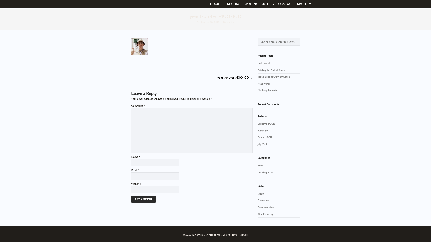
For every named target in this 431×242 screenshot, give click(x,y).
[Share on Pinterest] (157, 65)
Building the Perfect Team (271, 70)
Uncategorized (265, 172)
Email (135, 170)
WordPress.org (265, 214)
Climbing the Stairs (267, 90)
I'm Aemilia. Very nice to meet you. (209, 234)
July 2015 (262, 144)
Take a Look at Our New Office (274, 76)
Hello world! (264, 63)
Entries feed (264, 200)
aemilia (230, 22)
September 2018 (266, 123)
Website (136, 183)
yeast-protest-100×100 (235, 77)
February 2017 (265, 137)
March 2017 (264, 130)
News (260, 165)
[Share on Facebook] (132, 65)
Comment (138, 105)
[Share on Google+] (145, 65)
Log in (261, 193)
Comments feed (266, 207)
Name (135, 156)
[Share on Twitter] (139, 65)
